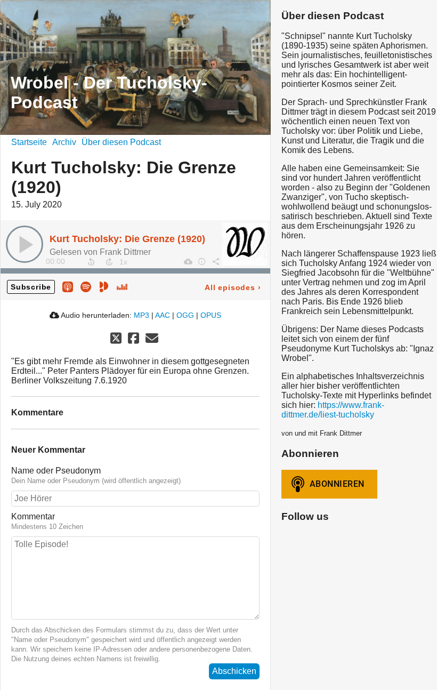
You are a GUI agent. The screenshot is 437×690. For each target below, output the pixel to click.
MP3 (141, 315)
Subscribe (31, 287)
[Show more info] (201, 261)
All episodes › (233, 287)
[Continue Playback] (24, 244)
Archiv (64, 142)
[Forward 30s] (109, 261)
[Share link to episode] (215, 261)
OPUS (210, 315)
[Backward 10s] (91, 261)
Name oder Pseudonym (56, 470)
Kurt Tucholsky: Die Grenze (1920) (127, 239)
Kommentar (33, 516)
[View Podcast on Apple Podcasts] (67, 286)
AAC (162, 315)
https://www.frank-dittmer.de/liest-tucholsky (332, 409)
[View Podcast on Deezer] (122, 286)
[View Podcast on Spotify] (85, 286)
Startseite (29, 142)
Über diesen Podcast (121, 142)
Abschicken (234, 671)
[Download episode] (188, 261)
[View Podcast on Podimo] (104, 286)
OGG (185, 315)
